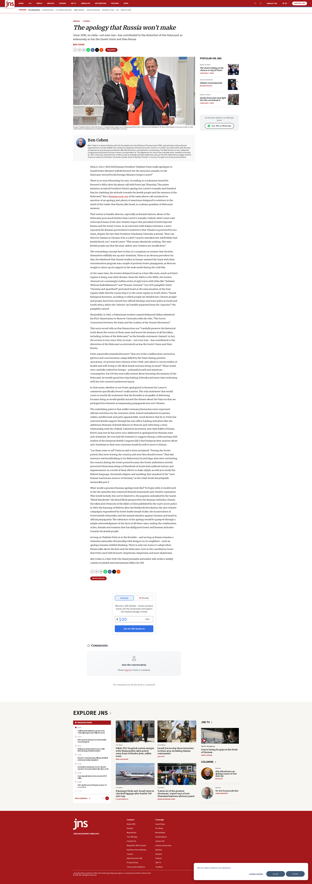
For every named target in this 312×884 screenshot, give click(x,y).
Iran (117, 10)
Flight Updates (79, 10)
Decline (295, 874)
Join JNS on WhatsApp (221, 126)
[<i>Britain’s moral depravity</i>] (233, 84)
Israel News (161, 745)
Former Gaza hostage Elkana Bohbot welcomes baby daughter (93, 759)
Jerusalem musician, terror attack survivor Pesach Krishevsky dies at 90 (93, 768)
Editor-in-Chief (126, 10)
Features (115, 3)
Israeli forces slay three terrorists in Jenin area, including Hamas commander (175, 751)
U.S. (30, 3)
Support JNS (299, 3)
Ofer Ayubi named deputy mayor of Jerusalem (92, 786)
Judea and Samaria (93, 10)
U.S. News (119, 745)
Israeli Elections (48, 10)
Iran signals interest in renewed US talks (92, 777)
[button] (84, 50)
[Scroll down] (107, 798)
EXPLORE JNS (91, 713)
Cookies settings (256, 874)
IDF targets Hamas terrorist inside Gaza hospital (92, 741)
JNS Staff (161, 757)
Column (86, 21)
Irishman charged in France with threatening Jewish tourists (91, 750)
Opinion (62, 3)
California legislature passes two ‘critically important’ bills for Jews (91, 732)
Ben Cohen (78, 44)
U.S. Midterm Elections (64, 10)
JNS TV (73, 3)
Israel (21, 3)
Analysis (50, 3)
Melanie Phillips (206, 86)
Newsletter (272, 3)
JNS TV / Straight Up (208, 746)
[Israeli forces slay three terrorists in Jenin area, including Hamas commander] (176, 731)
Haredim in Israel (108, 10)
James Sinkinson (221, 793)
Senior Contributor (206, 80)
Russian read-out (118, 196)
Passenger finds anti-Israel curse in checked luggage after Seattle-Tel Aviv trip (135, 794)
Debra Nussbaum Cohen (166, 799)
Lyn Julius (219, 779)
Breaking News (85, 722)
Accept (275, 874)
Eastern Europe (98, 578)
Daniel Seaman (206, 755)
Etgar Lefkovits (122, 799)
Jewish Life (85, 3)
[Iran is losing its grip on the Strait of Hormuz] (220, 736)
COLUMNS (207, 762)
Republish (111, 50)
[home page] (10, 4)
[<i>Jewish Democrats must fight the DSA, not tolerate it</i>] (233, 99)
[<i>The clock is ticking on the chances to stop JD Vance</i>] (233, 69)
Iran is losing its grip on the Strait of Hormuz (219, 751)
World (39, 3)
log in (127, 670)
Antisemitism (100, 3)
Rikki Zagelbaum (122, 759)
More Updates (81, 798)
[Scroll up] (103, 798)
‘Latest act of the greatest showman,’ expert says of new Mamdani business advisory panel (175, 794)
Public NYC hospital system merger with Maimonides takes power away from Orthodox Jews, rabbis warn (135, 752)
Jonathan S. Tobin (207, 73)
